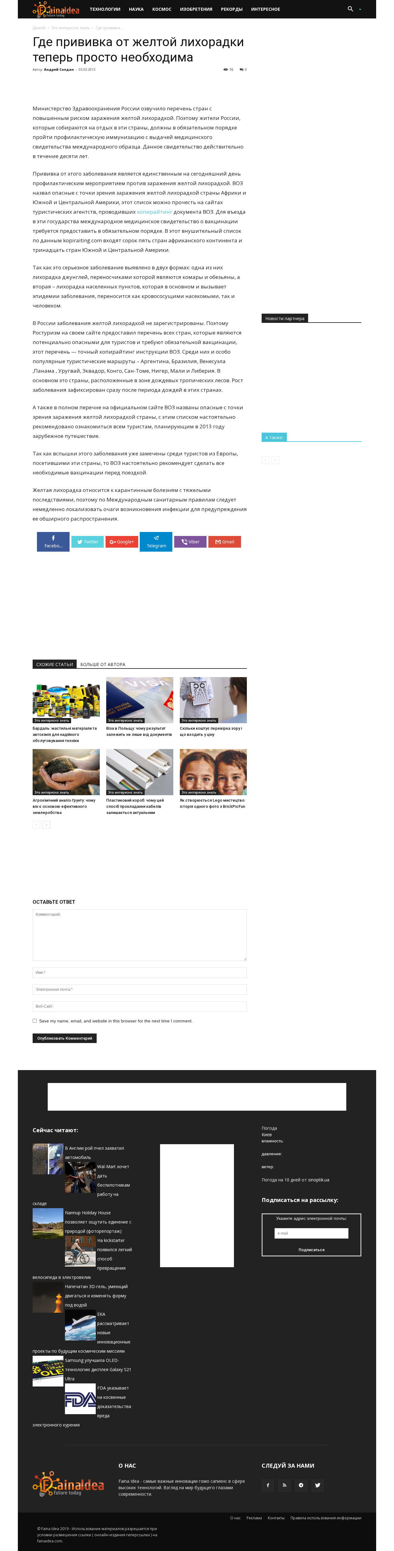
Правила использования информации (326, 1518)
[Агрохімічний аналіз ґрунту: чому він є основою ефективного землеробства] (66, 772)
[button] (352, 10)
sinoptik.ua (318, 1180)
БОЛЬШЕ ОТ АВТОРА (102, 664)
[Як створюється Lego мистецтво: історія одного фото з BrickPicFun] (213, 772)
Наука (136, 9)
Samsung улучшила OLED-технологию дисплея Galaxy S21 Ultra (98, 1369)
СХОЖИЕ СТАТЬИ (54, 664)
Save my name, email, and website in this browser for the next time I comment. (116, 1020)
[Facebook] (268, 1485)
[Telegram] (301, 1485)
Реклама (254, 1518)
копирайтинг (154, 211)
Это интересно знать (70, 27)
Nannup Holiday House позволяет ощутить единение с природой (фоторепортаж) (98, 1222)
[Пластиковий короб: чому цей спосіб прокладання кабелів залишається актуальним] (139, 772)
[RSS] (284, 1485)
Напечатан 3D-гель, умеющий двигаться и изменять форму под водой (96, 1295)
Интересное (265, 9)
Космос (161, 9)
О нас (235, 1518)
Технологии (105, 9)
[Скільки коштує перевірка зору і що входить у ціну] (213, 700)
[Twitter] (318, 1485)
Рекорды (232, 9)
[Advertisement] (140, 88)
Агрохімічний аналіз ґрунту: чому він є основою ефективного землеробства (64, 806)
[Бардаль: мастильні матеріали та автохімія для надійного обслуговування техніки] (66, 700)
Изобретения (196, 9)
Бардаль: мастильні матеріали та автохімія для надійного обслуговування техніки (65, 734)
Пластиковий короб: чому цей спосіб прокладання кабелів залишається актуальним (135, 806)
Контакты (276, 1518)
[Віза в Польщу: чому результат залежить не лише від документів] (139, 700)
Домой (39, 27)
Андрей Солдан (59, 69)
